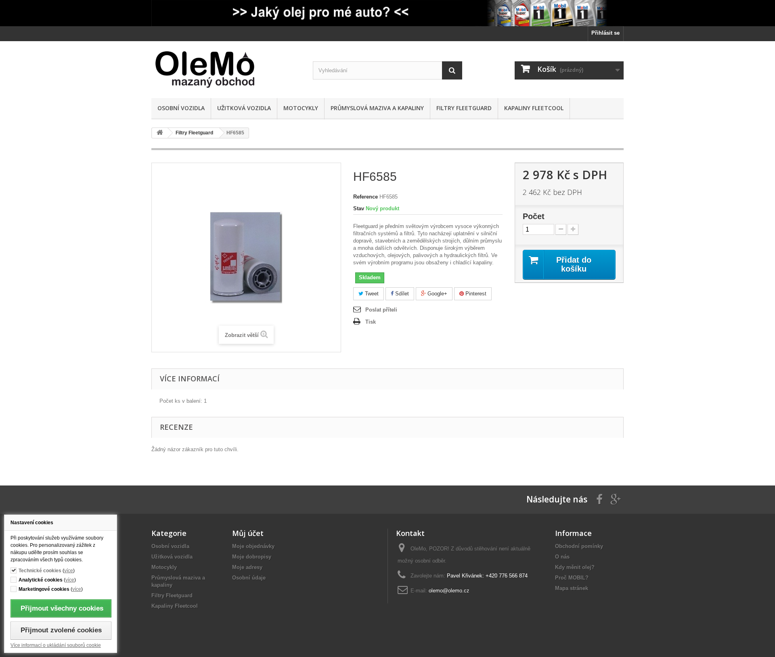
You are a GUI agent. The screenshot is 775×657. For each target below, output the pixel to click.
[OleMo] (226, 69)
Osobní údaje (249, 578)
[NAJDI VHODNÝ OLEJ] (387, 13)
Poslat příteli (381, 310)
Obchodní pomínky (579, 546)
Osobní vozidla (181, 108)
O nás (562, 557)
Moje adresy (247, 567)
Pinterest (475, 294)
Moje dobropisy (251, 557)
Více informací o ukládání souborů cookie (55, 645)
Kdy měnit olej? (575, 567)
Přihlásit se (605, 33)
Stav (358, 208)
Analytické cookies (41, 579)
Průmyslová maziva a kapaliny (377, 108)
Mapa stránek (571, 588)
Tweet (371, 294)
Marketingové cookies (44, 589)
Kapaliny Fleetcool (533, 108)
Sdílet (401, 294)
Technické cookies (40, 570)
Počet (534, 216)
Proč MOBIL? (572, 578)
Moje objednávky (253, 546)
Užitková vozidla (244, 108)
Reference (365, 197)
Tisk (370, 322)
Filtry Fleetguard (464, 108)
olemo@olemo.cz (449, 591)
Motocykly (300, 108)
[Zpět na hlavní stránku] (160, 133)
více (68, 570)
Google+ (436, 294)
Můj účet (248, 533)
